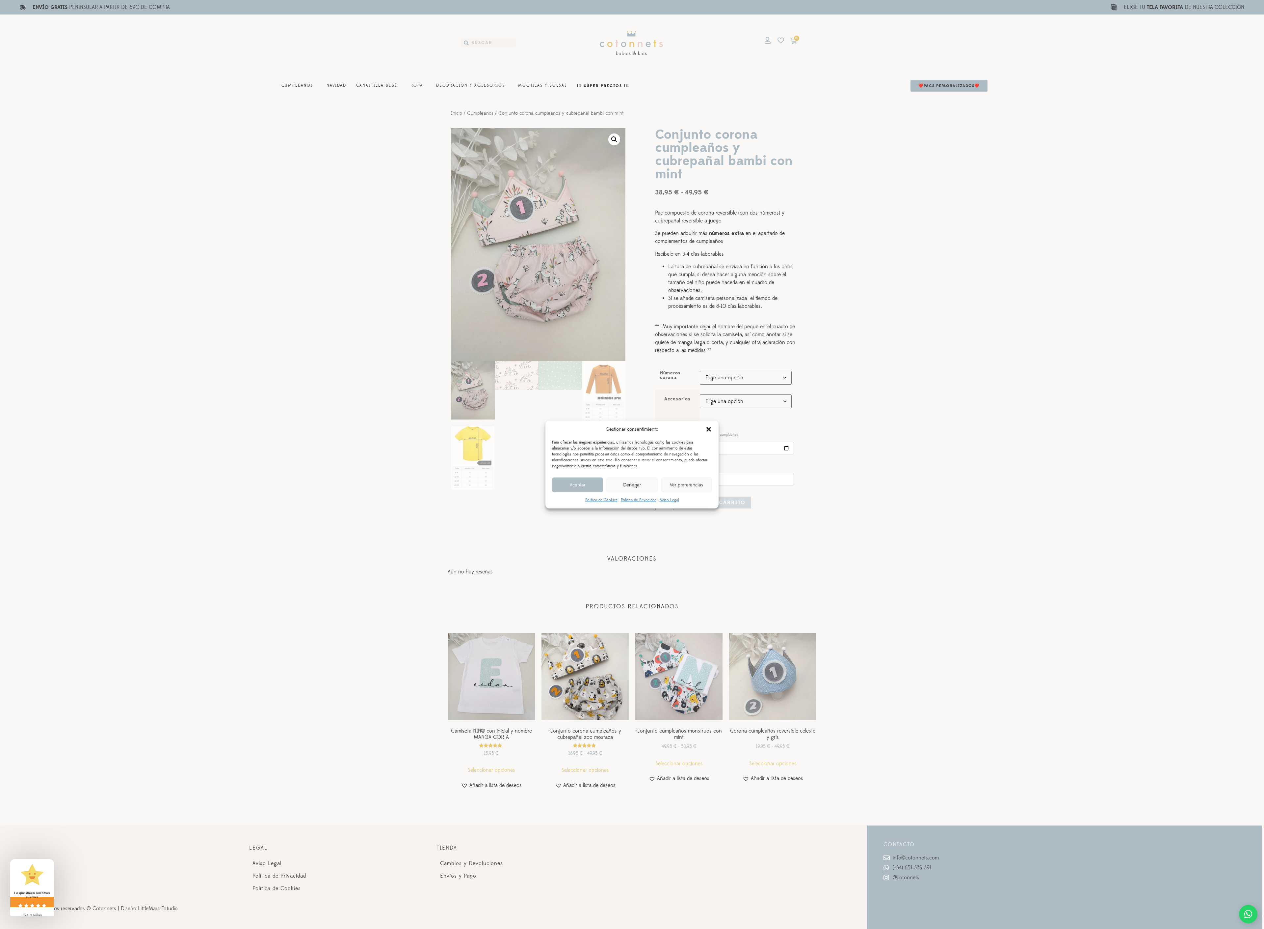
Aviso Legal (669, 500)
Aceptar (577, 484)
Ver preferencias (686, 484)
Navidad (336, 85)
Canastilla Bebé (376, 85)
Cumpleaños (297, 85)
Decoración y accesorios (470, 85)
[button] (708, 429)
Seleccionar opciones (491, 770)
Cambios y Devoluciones (471, 863)
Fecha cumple (698, 434)
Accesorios (677, 399)
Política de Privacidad (638, 500)
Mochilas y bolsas (542, 85)
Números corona (670, 375)
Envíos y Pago (458, 876)
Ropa (416, 85)
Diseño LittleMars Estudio (149, 908)
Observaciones (674, 465)
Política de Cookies (601, 500)
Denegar (632, 484)
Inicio (456, 113)
